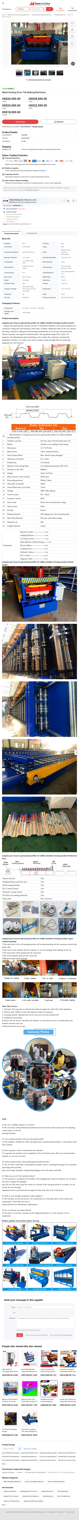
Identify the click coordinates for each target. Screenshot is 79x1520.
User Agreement (51, 1512)
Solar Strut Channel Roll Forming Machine (67, 1453)
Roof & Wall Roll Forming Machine (12, 1453)
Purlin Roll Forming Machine (11, 1456)
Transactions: (13, 205)
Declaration (61, 1512)
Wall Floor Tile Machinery (11, 1501)
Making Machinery (47, 1491)
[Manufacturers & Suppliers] (39, 3)
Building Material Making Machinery (42, 15)
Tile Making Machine (59, 15)
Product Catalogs (31, 1449)
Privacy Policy (70, 1512)
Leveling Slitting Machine (29, 1456)
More (4, 1505)
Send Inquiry (20, 122)
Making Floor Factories (11, 1496)
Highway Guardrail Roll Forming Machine (30, 1460)
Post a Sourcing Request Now (61, 1335)
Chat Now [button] (60, 122)
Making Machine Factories (28, 1491)
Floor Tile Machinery (63, 1496)
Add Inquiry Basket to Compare (40, 80)
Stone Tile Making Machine (56, 1481)
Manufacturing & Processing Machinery (19, 15)
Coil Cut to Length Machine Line (49, 1456)
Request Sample (37, 126)
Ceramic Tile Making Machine (34, 1481)
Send (19, 1335)
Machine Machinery (10, 1491)
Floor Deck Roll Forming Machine (11, 1460)
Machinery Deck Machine (30, 1496)
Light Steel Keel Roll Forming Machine (33, 1453)
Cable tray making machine (48, 1453)
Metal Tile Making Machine (12, 1481)
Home (3, 15)
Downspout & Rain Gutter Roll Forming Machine (55, 1460)
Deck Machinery (48, 1496)
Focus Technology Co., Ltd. (26, 1512)
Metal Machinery (63, 1491)
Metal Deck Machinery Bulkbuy (33, 1501)
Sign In (5, 224)
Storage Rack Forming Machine (68, 1456)
